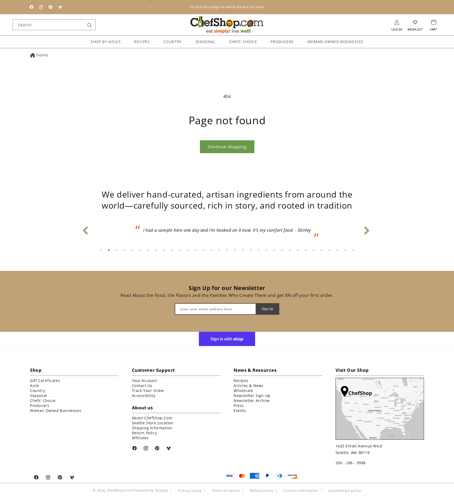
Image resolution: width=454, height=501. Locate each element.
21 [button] (258, 250)
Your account (144, 380)
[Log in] (397, 22)
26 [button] (298, 250)
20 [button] (250, 250)
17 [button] (227, 250)
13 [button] (195, 250)
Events (240, 410)
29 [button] (321, 250)
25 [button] (290, 250)
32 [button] (345, 250)
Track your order (148, 390)
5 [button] (132, 250)
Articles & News (249, 385)
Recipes (241, 380)
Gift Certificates (45, 380)
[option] (227, 232)
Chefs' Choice (43, 400)
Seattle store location (152, 422)
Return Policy (144, 432)
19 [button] (242, 250)
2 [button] (108, 250)
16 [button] (219, 250)
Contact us (142, 385)
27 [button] (305, 250)
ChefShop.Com (119, 490)
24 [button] (282, 250)
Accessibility (144, 395)
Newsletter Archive (252, 400)
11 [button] (179, 250)
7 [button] (148, 250)
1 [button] (101, 250)
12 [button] (187, 250)
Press (239, 405)
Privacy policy (190, 490)
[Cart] (433, 22)
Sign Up (267, 309)
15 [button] (211, 250)
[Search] (89, 25)
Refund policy (262, 490)
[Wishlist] (415, 22)
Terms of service (226, 490)
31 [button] (337, 250)
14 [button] (203, 250)
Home (42, 55)
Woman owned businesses (55, 410)
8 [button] (156, 250)
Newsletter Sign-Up (252, 395)
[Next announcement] (304, 7)
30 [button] (329, 250)
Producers (39, 405)
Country (37, 390)
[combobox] (54, 24)
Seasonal (38, 395)
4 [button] (124, 250)
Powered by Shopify (150, 490)
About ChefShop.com (152, 417)
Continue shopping (227, 146)
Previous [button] (85, 229)
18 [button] (235, 250)
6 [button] (140, 250)
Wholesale (243, 390)
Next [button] (366, 229)
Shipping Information (152, 427)
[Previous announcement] (150, 7)
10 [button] (171, 250)
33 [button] (353, 250)
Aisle (34, 385)
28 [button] (313, 250)
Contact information (300, 490)
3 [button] (116, 250)
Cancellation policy (344, 490)
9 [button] (164, 250)
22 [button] (266, 250)
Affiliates (140, 437)
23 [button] (274, 250)
